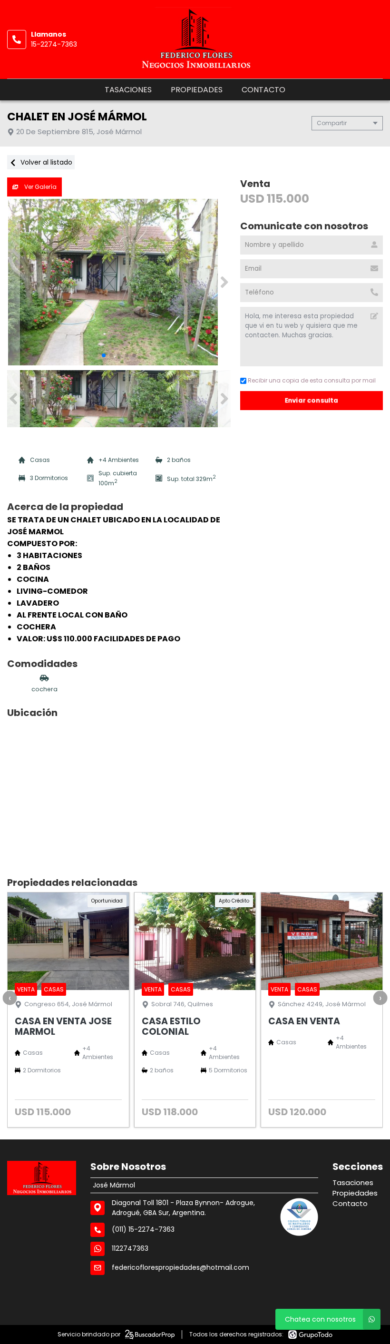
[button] (224, 282)
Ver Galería (40, 187)
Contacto (263, 89)
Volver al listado (45, 162)
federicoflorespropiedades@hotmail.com (180, 1267)
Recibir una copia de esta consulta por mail (312, 380)
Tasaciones (128, 89)
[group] (119, 282)
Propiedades (197, 89)
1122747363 (130, 1248)
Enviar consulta (312, 400)
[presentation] (9, 998)
